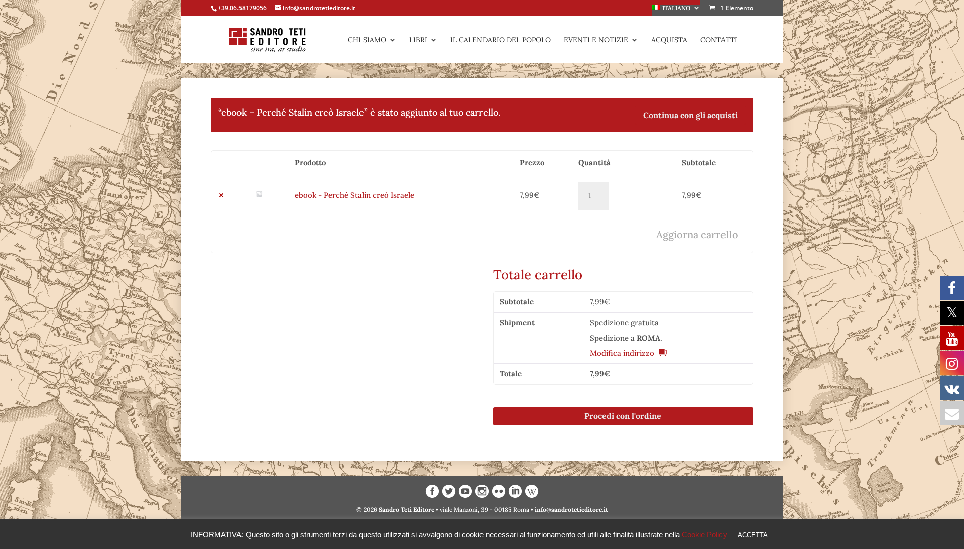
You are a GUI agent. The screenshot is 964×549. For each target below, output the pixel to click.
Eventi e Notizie (596, 40)
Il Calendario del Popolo (500, 40)
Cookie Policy (704, 534)
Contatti (718, 40)
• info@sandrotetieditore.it (569, 509)
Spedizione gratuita (624, 322)
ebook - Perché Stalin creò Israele (354, 195)
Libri (418, 40)
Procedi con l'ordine (622, 416)
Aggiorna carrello (697, 234)
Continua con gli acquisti (690, 115)
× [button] (221, 195)
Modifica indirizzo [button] (622, 353)
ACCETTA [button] (753, 535)
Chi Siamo (367, 40)
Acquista (669, 40)
